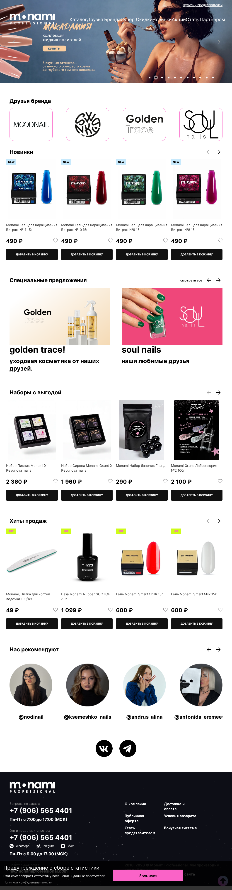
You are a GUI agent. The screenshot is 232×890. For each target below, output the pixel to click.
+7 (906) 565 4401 (41, 810)
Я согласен (148, 875)
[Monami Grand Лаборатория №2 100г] (197, 430)
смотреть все (191, 280)
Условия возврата (180, 815)
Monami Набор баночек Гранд (140, 465)
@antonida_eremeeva (201, 717)
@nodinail (31, 717)
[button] (149, 77)
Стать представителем (140, 830)
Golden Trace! (37, 350)
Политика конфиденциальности (27, 882)
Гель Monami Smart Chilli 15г (139, 594)
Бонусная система (180, 827)
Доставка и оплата (174, 806)
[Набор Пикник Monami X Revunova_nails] (32, 430)
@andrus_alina (144, 717)
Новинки (162, 19)
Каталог (78, 19)
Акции (179, 19)
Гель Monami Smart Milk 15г (194, 594)
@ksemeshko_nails (87, 717)
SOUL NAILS (141, 350)
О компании (135, 803)
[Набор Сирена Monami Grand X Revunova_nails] (87, 430)
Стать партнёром (205, 19)
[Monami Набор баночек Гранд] (142, 430)
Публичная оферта (134, 818)
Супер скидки (136, 19)
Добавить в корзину (32, 254)
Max (71, 846)
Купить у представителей (202, 5)
